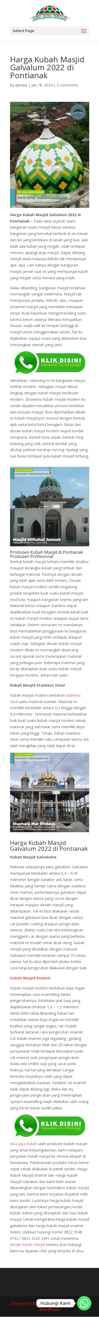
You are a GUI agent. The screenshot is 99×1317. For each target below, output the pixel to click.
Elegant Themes (48, 1303)
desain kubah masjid (27, 1244)
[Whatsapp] (84, 1303)
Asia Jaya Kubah (23, 1143)
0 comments (67, 85)
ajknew (21, 85)
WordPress (49, 1309)
